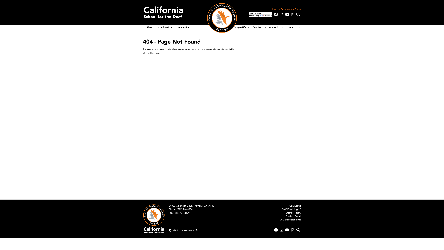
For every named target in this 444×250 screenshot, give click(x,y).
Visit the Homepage (151, 53)
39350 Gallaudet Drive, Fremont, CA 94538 (191, 205)
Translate (268, 15)
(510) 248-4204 (185, 209)
